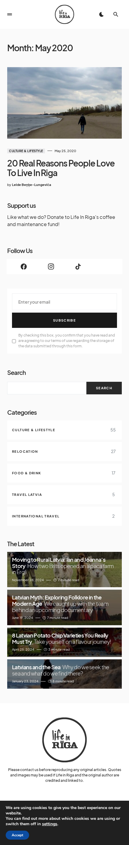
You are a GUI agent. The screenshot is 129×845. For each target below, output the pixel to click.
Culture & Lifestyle (26, 151)
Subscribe (64, 320)
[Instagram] (51, 266)
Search (16, 372)
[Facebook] (24, 266)
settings (49, 824)
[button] (10, 14)
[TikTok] (78, 266)
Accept (17, 835)
